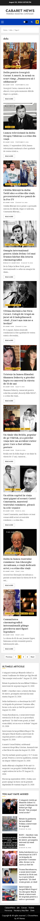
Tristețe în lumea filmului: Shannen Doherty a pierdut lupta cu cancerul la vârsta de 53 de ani (19, 379)
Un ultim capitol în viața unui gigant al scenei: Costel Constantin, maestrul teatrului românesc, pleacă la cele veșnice (19, 501)
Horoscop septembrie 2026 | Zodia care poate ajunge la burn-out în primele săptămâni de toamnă (19, 782)
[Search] (31, 22)
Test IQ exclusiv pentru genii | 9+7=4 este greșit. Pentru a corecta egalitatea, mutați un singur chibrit (20, 758)
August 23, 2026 (26, 829)
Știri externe (23, 244)
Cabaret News (9, 85)
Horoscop (8, 910)
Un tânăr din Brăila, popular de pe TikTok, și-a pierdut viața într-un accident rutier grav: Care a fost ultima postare (19, 441)
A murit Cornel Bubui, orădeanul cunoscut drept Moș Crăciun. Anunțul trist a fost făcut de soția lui (20, 747)
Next (32, 657)
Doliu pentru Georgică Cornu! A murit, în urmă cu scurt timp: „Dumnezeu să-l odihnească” (19, 77)
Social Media (15, 429)
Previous (9, 657)
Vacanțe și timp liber (21, 910)
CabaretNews (10, 907)
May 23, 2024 (21, 511)
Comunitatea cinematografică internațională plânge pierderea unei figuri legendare (16, 625)
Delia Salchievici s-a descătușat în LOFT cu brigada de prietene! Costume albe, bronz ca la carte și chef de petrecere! (19, 704)
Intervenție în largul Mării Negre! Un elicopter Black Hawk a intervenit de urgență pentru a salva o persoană (18, 734)
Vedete (18, 66)
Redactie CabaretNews (12, 263)
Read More (9, 99)
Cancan (8, 66)
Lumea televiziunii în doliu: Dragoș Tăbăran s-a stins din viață (19, 136)
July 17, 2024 (20, 387)
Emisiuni (14, 184)
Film (13, 244)
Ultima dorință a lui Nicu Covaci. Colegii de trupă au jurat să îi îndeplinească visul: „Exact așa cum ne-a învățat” (18, 317)
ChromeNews (33, 915)
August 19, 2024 (28, 263)
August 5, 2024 (21, 326)
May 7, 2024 (20, 571)
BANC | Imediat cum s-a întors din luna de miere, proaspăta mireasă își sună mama (19, 694)
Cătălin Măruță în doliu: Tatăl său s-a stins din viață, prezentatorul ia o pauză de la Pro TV (19, 195)
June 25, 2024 (21, 450)
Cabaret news (20, 10)
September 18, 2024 (23, 85)
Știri (13, 66)
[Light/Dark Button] (25, 22)
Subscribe (37, 22)
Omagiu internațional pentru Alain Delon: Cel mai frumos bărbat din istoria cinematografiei (19, 255)
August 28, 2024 (22, 202)
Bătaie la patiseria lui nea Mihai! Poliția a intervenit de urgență (28, 822)
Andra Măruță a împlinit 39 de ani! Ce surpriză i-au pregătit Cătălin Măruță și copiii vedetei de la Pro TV (19, 768)
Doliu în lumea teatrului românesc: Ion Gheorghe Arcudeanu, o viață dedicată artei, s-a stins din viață (19, 563)
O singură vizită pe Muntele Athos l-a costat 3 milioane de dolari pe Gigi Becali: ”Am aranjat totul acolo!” (19, 675)
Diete (32, 910)
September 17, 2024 (22, 142)
